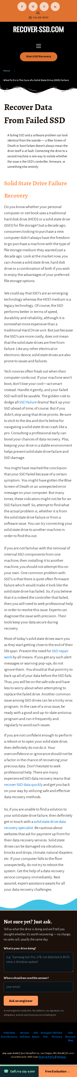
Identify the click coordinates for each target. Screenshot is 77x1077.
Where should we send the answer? (26, 978)
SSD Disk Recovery (57, 1035)
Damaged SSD (46, 1035)
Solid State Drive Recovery (9, 1035)
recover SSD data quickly (23, 785)
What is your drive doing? (20, 948)
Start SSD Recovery (38, 56)
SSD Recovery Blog (70, 1037)
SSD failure (28, 402)
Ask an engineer (21, 1001)
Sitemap (61, 1057)
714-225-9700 (40, 17)
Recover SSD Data (25, 1035)
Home (6, 70)
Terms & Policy (46, 1057)
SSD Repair (35, 1035)
